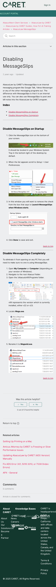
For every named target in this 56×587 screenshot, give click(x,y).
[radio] (20, 404)
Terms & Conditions (46, 562)
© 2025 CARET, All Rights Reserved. (21, 578)
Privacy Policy (44, 572)
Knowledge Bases (25, 508)
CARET (7, 512)
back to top (48, 246)
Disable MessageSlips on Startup (23, 112)
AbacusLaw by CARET (41, 22)
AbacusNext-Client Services (15, 22)
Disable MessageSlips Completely (24, 115)
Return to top (9, 423)
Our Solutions (4, 527)
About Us (4, 520)
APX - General (10, 472)
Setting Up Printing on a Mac (17, 441)
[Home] (14, 6)
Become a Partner (4, 534)
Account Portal (9, 13)
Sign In (47, 5)
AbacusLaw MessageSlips (24, 29)
